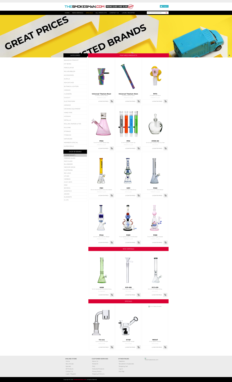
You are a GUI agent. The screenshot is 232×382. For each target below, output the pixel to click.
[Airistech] (75, 191)
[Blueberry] (75, 164)
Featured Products (98, 369)
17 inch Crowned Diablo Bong (128, 188)
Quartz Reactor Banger (102, 340)
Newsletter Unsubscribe (126, 364)
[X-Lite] (75, 200)
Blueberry (101, 291)
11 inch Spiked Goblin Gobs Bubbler (128, 235)
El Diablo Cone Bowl (155, 94)
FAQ (93, 366)
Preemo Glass (101, 97)
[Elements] (75, 197)
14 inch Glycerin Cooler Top (128, 141)
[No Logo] (75, 173)
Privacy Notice (96, 371)
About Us (95, 361)
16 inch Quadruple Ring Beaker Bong (101, 288)
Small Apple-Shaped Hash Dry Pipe (155, 141)
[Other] (75, 176)
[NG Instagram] (153, 364)
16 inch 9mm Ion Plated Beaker (155, 188)
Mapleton (122, 361)
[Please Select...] (75, 155)
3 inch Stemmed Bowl (128, 288)
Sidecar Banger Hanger (128, 340)
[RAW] (75, 185)
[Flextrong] (75, 170)
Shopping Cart (123, 366)
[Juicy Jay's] (75, 182)
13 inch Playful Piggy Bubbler (155, 235)
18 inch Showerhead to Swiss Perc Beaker (101, 188)
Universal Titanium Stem (128, 94)
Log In (121, 369)
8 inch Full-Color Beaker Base (101, 141)
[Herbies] (75, 179)
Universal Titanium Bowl (101, 94)
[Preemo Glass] (75, 158)
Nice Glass (128, 192)
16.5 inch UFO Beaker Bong (155, 288)
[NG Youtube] (158, 364)
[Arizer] (75, 194)
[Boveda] (75, 188)
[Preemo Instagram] (163, 364)
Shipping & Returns (98, 374)
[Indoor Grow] (75, 167)
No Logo (155, 144)
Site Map (121, 371)
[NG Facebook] (147, 364)
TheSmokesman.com (79, 379)
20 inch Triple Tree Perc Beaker (101, 235)
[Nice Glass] (75, 161)
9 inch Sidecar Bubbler (155, 340)
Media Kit (95, 364)
